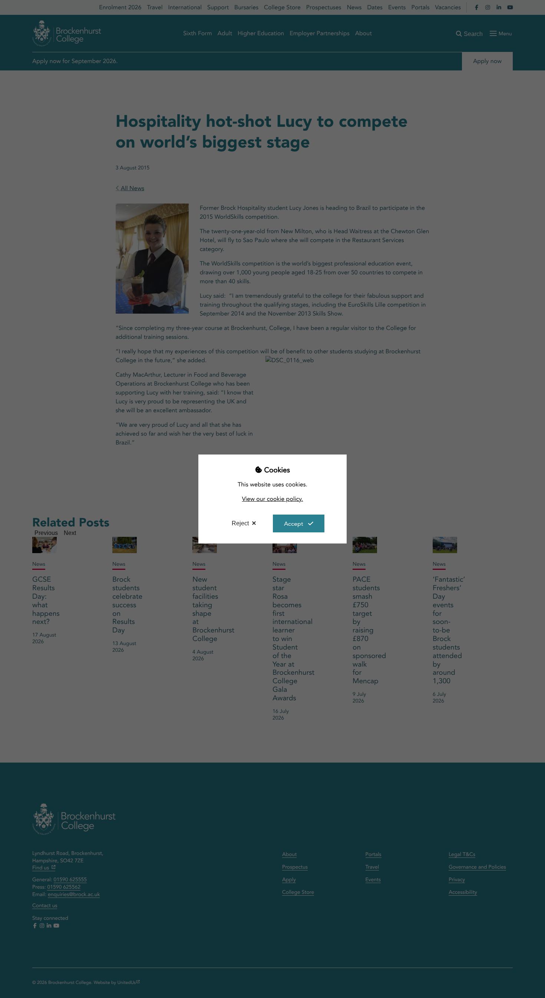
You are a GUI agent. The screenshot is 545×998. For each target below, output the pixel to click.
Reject (240, 523)
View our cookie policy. (272, 498)
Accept (293, 523)
